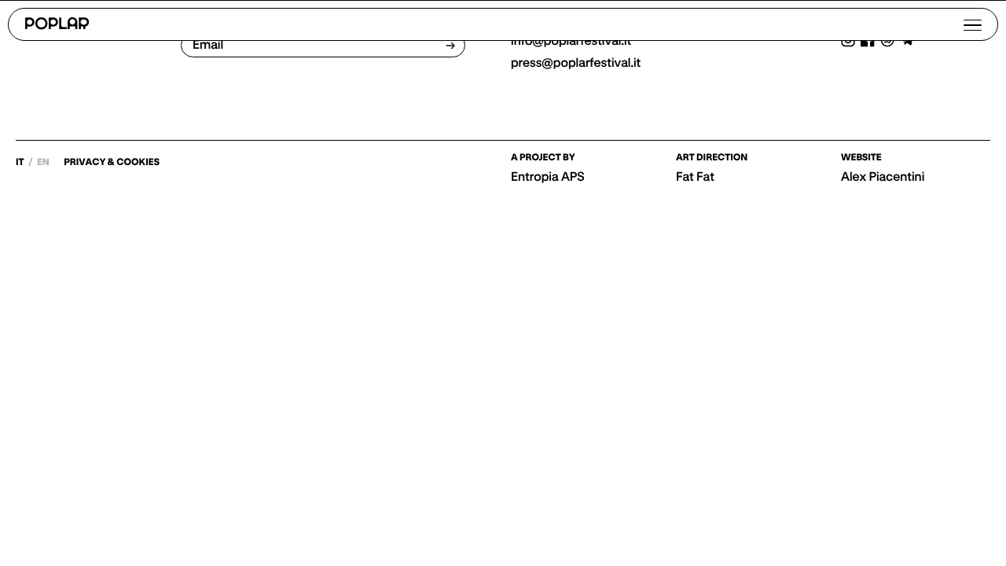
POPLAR (57, 25)
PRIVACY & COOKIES (112, 162)
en (43, 162)
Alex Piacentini (882, 177)
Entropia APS (548, 177)
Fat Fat (695, 177)
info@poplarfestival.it (571, 41)
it (21, 162)
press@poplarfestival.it (576, 63)
